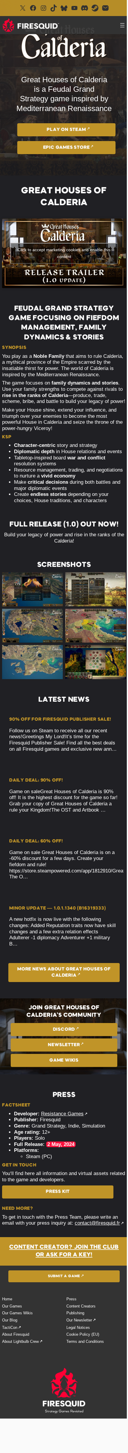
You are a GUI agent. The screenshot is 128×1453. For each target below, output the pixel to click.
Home (7, 1299)
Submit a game (64, 1276)
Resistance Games (62, 1114)
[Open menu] (122, 25)
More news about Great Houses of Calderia (64, 972)
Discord (64, 1029)
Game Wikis (64, 1060)
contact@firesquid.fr (97, 1223)
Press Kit (58, 1191)
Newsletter (64, 1045)
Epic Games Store (66, 147)
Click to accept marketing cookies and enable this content (64, 253)
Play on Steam (66, 129)
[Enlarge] (55, 580)
